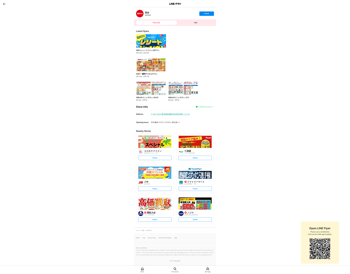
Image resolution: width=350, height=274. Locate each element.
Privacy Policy (152, 237)
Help (143, 237)
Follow (206, 14)
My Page (208, 271)
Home (142, 271)
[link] (140, 13)
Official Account (205, 107)
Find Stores (175, 271)
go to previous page (4, 4)
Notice (138, 237)
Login (175, 237)
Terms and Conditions (165, 237)
